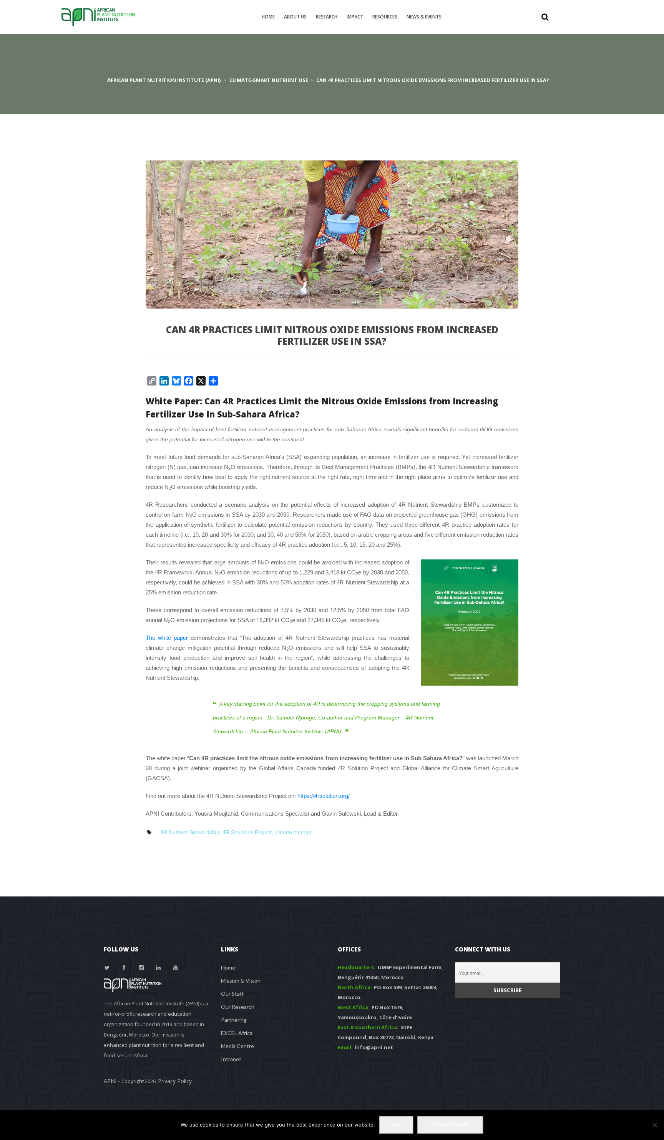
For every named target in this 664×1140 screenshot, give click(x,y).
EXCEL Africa (236, 1033)
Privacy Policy (175, 1081)
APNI (110, 1081)
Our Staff (232, 993)
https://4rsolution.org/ (323, 796)
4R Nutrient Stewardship (189, 832)
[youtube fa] (175, 968)
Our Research (237, 1006)
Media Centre (237, 1046)
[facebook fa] (124, 968)
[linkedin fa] (158, 968)
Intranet (231, 1059)
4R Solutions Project (247, 832)
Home (228, 967)
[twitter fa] (107, 968)
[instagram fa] (141, 968)
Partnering (234, 1019)
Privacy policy (450, 1125)
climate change (293, 832)
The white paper (167, 637)
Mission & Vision (241, 980)
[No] (654, 1125)
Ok (396, 1125)
